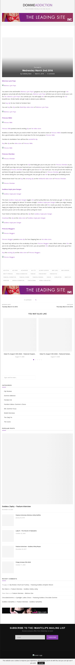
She (40, 170)
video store (30, 107)
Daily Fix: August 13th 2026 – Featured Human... (55, 354)
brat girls (55, 270)
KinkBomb (41, 178)
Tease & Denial (32, 280)
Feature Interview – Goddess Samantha (29, 602)
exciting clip (11, 252)
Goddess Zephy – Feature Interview (16, 507)
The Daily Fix (37, 67)
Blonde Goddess (44, 270)
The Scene (7, 422)
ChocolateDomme (8, 597)
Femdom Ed (8, 400)
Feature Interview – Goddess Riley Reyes (28, 546)
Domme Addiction (10, 396)
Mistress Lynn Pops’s (27, 91)
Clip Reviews (8, 391)
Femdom (33, 274)
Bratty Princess (8, 274)
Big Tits (33, 270)
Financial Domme (24, 277)
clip (14, 107)
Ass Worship (24, 270)
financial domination (9, 277)
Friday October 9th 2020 (23, 562)
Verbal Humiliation (44, 280)
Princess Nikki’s (56, 133)
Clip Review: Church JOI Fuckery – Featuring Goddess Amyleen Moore (31, 585)
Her (67, 91)
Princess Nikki (7, 118)
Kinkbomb (6, 280)
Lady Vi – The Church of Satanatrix (26, 531)
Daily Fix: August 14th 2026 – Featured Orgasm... (20, 354)
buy (9, 107)
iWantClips (23, 107)
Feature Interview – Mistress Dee (22, 593)
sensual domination (18, 280)
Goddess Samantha (8, 602)
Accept (41, 663)
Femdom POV (53, 274)
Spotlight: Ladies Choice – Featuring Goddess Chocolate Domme (36, 597)
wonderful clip (33, 139)
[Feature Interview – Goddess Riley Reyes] (8, 551)
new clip (22, 239)
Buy (3, 143)
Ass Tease (15, 270)
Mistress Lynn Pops (9, 81)
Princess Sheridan (8, 154)
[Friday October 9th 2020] (8, 567)
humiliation (57, 277)
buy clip (8, 103)
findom (49, 277)
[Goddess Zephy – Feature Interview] (37, 468)
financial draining (38, 277)
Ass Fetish (6, 270)
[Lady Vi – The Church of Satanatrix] (8, 536)
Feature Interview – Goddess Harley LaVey (24, 589)
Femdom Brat (42, 274)
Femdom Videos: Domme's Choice (15, 404)
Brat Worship (65, 270)
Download (5, 218)
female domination (21, 274)
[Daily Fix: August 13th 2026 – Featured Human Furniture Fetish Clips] (55, 334)
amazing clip (30, 178)
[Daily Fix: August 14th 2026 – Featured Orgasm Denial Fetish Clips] (20, 334)
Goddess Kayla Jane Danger (11, 189)
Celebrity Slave (26, 74)
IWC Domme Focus (10, 409)
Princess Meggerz (8, 229)
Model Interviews (9, 413)
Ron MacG (5, 589)
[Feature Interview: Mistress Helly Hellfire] (8, 520)
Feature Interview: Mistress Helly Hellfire (28, 515)
